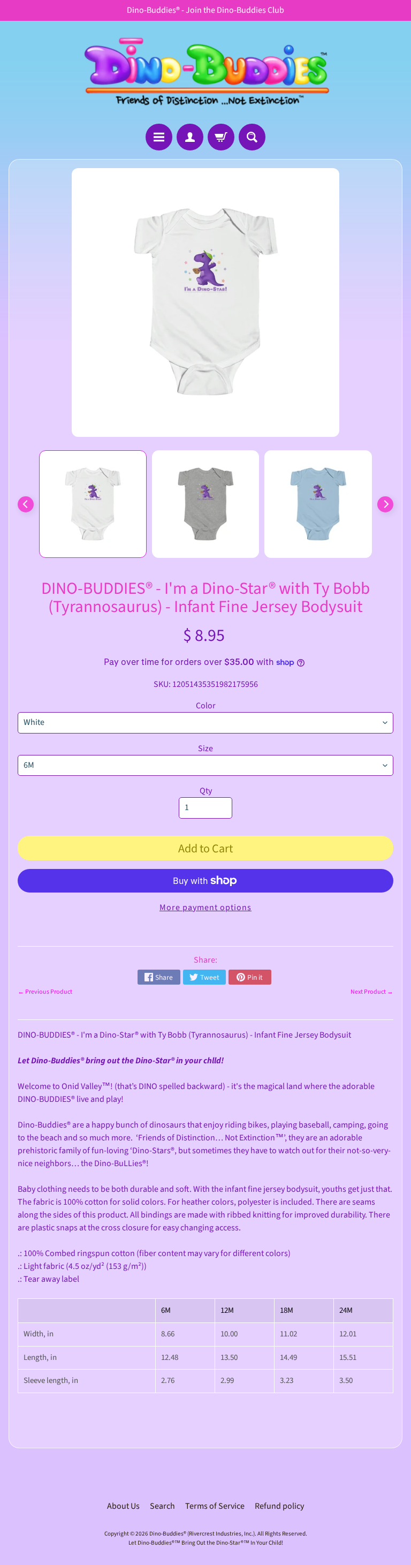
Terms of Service (215, 1506)
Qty (206, 791)
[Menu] (159, 137)
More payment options (205, 907)
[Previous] (26, 504)
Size (205, 748)
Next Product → (372, 991)
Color (206, 706)
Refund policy (279, 1506)
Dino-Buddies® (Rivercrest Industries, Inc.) (202, 1534)
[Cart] (221, 137)
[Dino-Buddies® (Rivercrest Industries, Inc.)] (205, 72)
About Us (123, 1506)
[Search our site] (252, 137)
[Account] (190, 137)
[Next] (385, 504)
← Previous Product (45, 991)
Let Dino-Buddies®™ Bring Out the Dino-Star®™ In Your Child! (205, 1543)
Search (162, 1506)
